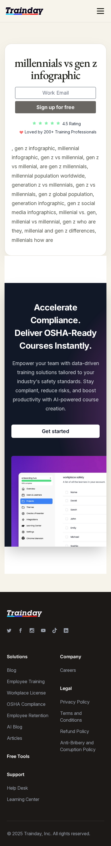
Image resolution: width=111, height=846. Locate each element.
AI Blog (14, 727)
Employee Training (26, 681)
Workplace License (26, 693)
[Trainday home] (24, 10)
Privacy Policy (75, 702)
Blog (11, 670)
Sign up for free (55, 107)
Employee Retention (27, 715)
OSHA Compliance (26, 704)
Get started (55, 431)
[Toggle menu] (100, 11)
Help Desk (17, 788)
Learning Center (23, 799)
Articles (14, 738)
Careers (68, 670)
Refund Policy (74, 731)
